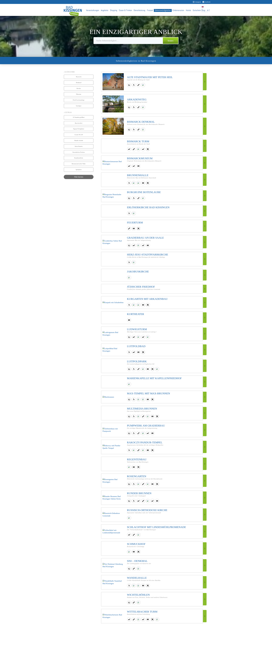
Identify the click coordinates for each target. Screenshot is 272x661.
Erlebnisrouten (178, 10)
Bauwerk (78, 77)
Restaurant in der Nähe (79, 164)
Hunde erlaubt (78, 140)
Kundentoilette (78, 158)
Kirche (79, 88)
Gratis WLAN (78, 134)
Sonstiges (78, 106)
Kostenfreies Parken (79, 152)
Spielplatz (79, 169)
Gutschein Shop (199, 10)
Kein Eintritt (78, 146)
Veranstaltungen (92, 10)
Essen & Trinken (125, 10)
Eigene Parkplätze (78, 129)
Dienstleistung (139, 10)
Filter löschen (78, 177)
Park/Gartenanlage (78, 100)
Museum (78, 94)
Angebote (104, 10)
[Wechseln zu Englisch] (203, 6)
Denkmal (78, 82)
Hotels (188, 10)
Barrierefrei (78, 123)
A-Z (208, 10)
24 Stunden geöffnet (78, 117)
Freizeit (150, 10)
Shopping (113, 10)
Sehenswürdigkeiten (163, 10)
